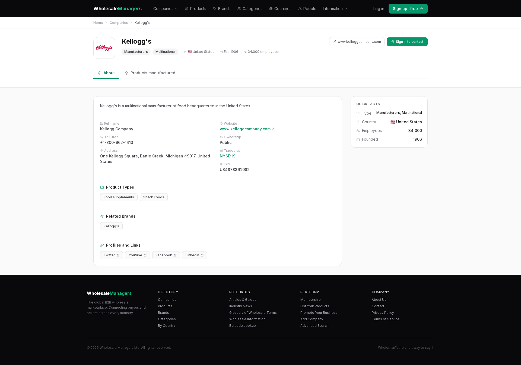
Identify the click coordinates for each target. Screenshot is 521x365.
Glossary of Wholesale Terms (253, 313)
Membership (310, 300)
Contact (378, 306)
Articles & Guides (242, 300)
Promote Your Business (319, 313)
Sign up (405, 8)
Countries (282, 8)
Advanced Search (314, 326)
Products (198, 8)
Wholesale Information (247, 319)
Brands (224, 8)
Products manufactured (153, 72)
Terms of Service (385, 319)
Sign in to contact (409, 42)
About (109, 72)
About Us (379, 300)
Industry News (240, 306)
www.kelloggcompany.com (359, 42)
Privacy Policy (383, 313)
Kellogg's (111, 226)
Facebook (164, 255)
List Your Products (314, 306)
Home (98, 23)
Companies (163, 8)
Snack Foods (153, 197)
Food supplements (119, 197)
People (309, 8)
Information (333, 8)
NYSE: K (227, 156)
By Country (166, 326)
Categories (252, 8)
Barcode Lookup (242, 326)
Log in (378, 8)
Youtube (135, 255)
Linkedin (192, 255)
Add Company (311, 319)
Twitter (109, 255)
